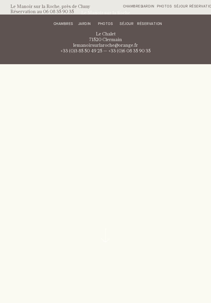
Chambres (133, 6)
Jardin (148, 6)
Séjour (181, 6)
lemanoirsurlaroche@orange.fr (105, 45)
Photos (164, 6)
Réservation (149, 24)
